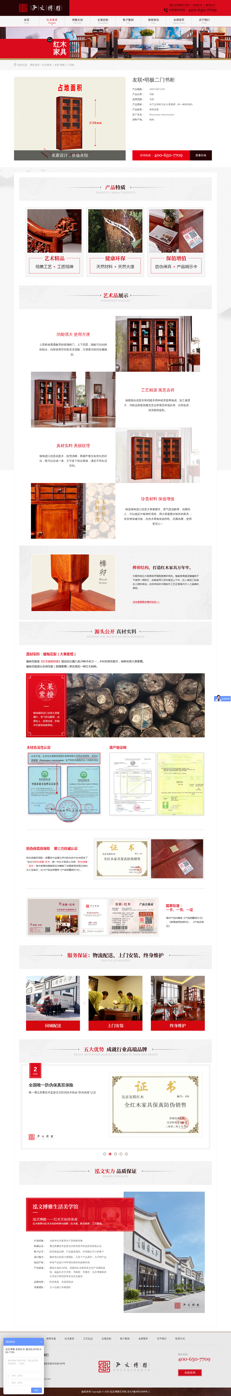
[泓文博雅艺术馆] (44, 8)
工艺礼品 (88, 1338)
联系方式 (180, 1338)
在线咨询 (189, 1372)
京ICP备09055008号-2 (138, 1391)
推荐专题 (51, 1338)
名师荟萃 (143, 1338)
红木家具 (47, 65)
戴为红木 (210, 5)
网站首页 (35, 65)
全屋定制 (106, 1338)
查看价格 (200, 155)
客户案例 (125, 1338)
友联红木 (197, 5)
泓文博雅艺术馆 (181, 5)
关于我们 (161, 1338)
